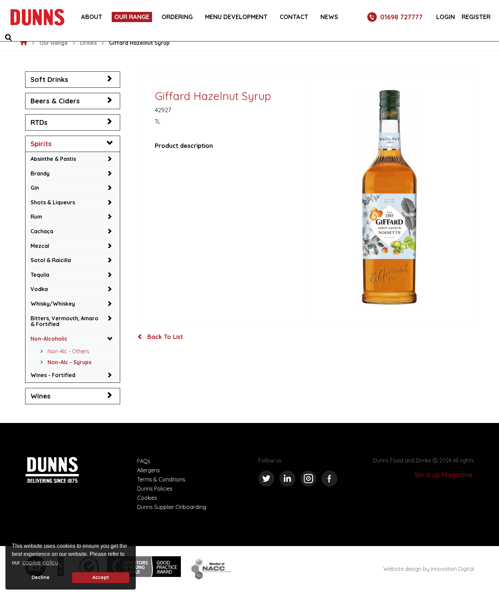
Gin (35, 187)
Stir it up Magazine (443, 475)
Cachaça (42, 231)
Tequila (40, 274)
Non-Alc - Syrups (69, 362)
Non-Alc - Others (68, 351)
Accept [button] (100, 577)
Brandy (40, 173)
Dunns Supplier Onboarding (171, 507)
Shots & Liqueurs (53, 202)
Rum (36, 216)
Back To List (164, 337)
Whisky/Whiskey (53, 303)
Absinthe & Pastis (53, 158)
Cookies (147, 497)
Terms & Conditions (161, 479)
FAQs (143, 461)
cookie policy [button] (40, 562)
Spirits (41, 143)
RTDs (39, 122)
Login (445, 17)
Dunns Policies (154, 488)
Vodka (39, 289)
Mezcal (40, 245)
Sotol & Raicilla (51, 260)
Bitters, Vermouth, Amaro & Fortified (64, 321)
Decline (41, 577)
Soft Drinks (49, 79)
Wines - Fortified (53, 375)
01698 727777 (401, 17)
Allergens (148, 470)
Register (476, 17)
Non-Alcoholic (49, 338)
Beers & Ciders (55, 101)
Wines (41, 396)
